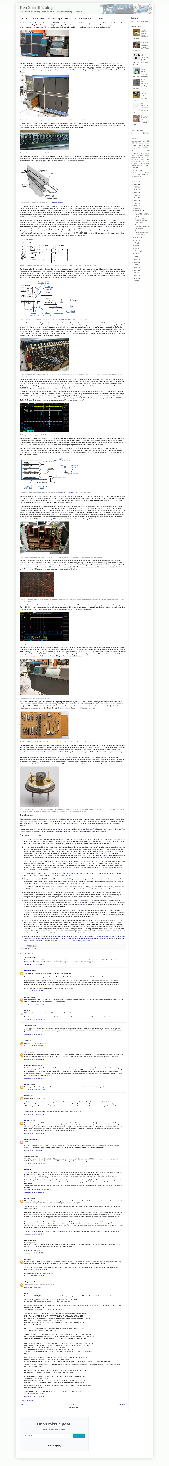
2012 (135, 270)
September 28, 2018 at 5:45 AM (34, 1253)
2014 (135, 265)
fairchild (147, 153)
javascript (134, 161)
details (106, 704)
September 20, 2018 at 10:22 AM (34, 1078)
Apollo (139, 145)
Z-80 (140, 176)
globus (147, 155)
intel (138, 159)
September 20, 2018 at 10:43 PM (34, 1150)
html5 (138, 157)
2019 (135, 203)
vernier (45, 851)
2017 (135, 257)
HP (136, 157)
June (137, 240)
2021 (135, 197)
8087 (133, 143)
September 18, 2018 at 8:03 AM (34, 1046)
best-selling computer (76, 63)
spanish (133, 174)
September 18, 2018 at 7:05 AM (34, 1034)
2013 (135, 267)
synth (139, 174)
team (41, 208)
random (146, 165)
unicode (137, 176)
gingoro (27, 1052)
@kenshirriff (61, 829)
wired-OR (81, 902)
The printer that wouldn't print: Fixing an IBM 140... (142, 226)
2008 (135, 281)
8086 (147, 141)
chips (133, 151)
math (139, 161)
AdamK (26, 1040)
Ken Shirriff (28, 997)
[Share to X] (32, 946)
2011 (135, 273)
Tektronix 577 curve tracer (55, 752)
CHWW (55, 647)
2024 (135, 189)
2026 (135, 184)
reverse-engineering (136, 168)
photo (147, 163)
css (138, 151)
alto (148, 143)
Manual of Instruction (109, 857)
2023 (135, 192)
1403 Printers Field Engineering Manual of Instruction (74, 938)
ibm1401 (34, 948)
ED (25, 1293)
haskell (133, 157)
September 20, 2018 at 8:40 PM (34, 1133)
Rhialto (26, 1169)
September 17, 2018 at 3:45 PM (34, 991)
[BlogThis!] (30, 946)
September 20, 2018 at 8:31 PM (34, 1114)
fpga (132, 155)
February (138, 251)
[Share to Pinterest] (35, 946)
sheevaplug (134, 172)
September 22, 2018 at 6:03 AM (34, 1192)
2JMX (59, 226)
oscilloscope (134, 163)
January (138, 253)
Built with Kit (54, 1445)
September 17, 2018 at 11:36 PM (34, 1019)
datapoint (143, 151)
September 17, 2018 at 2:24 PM (34, 964)
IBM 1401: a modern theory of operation (77, 941)
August (137, 237)
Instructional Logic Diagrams (64, 319)
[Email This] (28, 946)
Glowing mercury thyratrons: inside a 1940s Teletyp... (141, 232)
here (46, 869)
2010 (135, 275)
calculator (146, 149)
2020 (135, 200)
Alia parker (27, 1282)
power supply (136, 165)
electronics (28, 948)
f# (143, 153)
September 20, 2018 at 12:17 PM (34, 1089)
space (147, 172)
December (138, 208)
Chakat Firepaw (29, 1139)
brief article (103, 938)
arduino (133, 147)
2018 (135, 205)
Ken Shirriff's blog (36, 7)
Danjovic (27, 1095)
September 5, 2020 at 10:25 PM (34, 1396)
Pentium (142, 163)
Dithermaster (28, 970)
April (136, 245)
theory (133, 176)
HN (24, 607)
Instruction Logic (61, 936)
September (138, 210)
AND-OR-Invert (104, 226)
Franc (26, 1010)
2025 (135, 187)
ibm (142, 157)
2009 (135, 278)
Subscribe (135, 18)
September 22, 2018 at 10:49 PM (34, 1234)
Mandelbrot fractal (70, 60)
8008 (139, 141)
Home (73, 1404)
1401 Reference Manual (55, 202)
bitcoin (133, 149)
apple (143, 145)
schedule (103, 831)
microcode (146, 161)
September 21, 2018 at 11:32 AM (34, 1163)
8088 (137, 143)
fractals (137, 155)
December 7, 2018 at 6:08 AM (33, 1287)
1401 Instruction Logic (104, 1231)
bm (25, 1259)
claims (30, 127)
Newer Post (24, 1404)
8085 (143, 141)
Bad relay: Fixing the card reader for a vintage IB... (141, 220)
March (137, 248)
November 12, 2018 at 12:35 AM (34, 1276)
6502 (136, 141)
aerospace (142, 143)
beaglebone (146, 147)
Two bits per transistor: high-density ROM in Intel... (142, 214)
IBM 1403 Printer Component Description (108, 936)
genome (142, 155)
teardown (145, 174)
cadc (140, 149)
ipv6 (142, 159)
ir (145, 159)
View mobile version (73, 1407)
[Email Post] (23, 945)
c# (137, 149)
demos (75, 23)
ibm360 (133, 159)
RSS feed (89, 829)
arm (139, 147)
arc (148, 145)
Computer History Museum (31, 23)
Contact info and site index (139, 21)
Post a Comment (27, 1400)
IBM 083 (72, 757)
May (136, 243)
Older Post (122, 1404)
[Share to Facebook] (34, 946)
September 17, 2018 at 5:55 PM (34, 1004)
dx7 (148, 151)
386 (132, 141)
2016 (135, 259)
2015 (135, 262)
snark (141, 172)
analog (133, 145)
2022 (135, 195)
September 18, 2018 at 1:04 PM (34, 1059)
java (148, 159)
